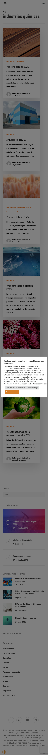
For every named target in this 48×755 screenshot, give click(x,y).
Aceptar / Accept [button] (11, 392)
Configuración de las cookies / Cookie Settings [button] (22, 388)
